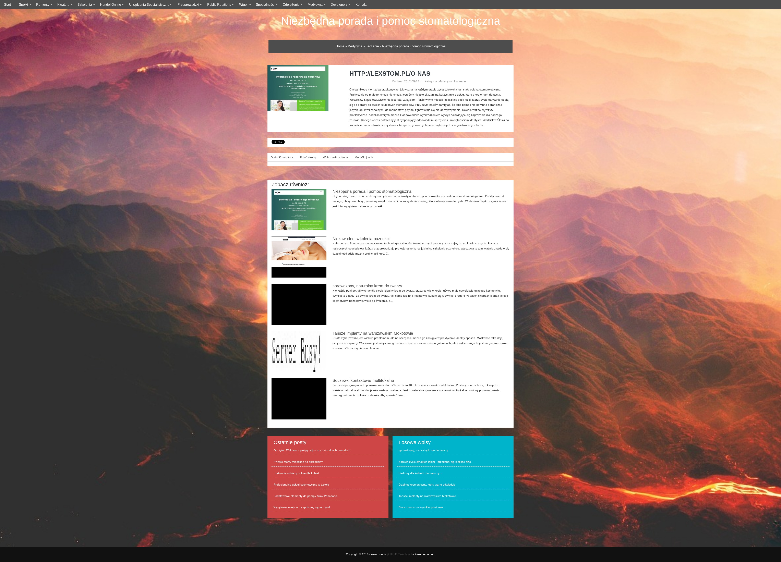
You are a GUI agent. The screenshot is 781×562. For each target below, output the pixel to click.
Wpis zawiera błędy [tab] (335, 157)
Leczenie (372, 46)
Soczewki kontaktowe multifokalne (363, 380)
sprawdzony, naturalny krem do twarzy (367, 286)
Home (340, 46)
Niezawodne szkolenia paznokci (361, 238)
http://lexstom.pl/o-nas (389, 73)
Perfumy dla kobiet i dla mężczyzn (420, 473)
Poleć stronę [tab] (308, 157)
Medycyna (355, 46)
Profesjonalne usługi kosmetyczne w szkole (301, 484)
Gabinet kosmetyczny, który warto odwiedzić (427, 484)
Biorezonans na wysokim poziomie (421, 507)
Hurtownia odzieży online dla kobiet (296, 473)
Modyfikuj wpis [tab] (364, 157)
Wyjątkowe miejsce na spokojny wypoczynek (302, 507)
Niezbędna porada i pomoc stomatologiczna (390, 20)
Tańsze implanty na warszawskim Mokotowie (373, 333)
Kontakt (361, 4)
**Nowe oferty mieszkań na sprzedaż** (298, 461)
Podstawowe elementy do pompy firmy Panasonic (305, 496)
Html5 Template (400, 554)
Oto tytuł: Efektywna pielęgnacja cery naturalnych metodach (312, 450)
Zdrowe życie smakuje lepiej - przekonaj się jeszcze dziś (435, 461)
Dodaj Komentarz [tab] (282, 157)
